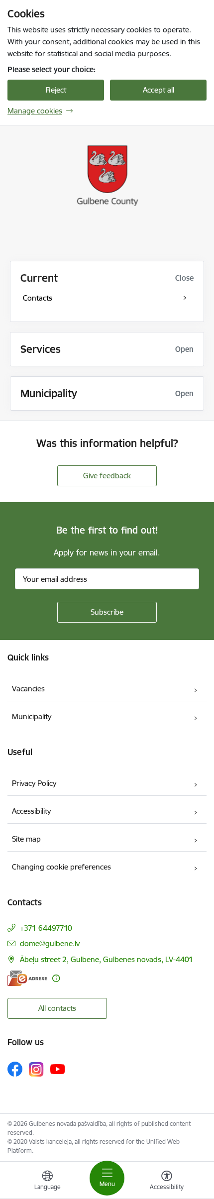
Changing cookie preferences (61, 867)
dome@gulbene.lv (50, 943)
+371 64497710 (46, 928)
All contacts (57, 1008)
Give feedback (107, 475)
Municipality (31, 716)
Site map (26, 839)
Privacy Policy (34, 783)
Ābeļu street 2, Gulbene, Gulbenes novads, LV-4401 (106, 959)
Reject (56, 90)
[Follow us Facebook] (14, 1069)
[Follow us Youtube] (57, 1069)
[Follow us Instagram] (36, 1069)
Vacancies (28, 688)
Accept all (158, 90)
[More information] (56, 978)
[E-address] (27, 978)
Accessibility (31, 811)
